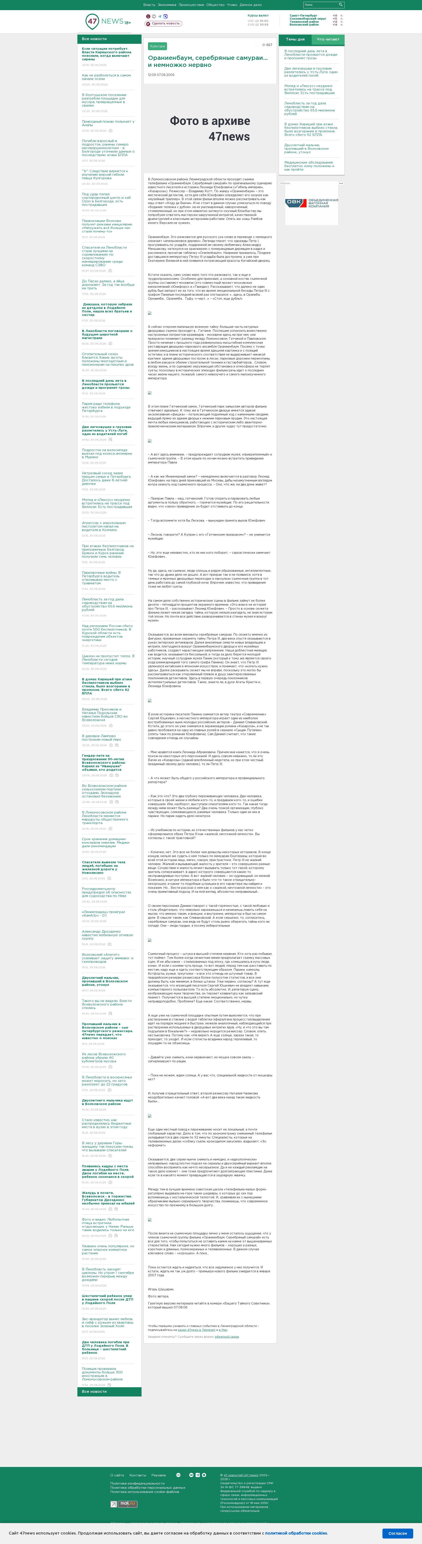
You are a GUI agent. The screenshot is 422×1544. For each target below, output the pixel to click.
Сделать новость (166, 23)
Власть (149, 5)
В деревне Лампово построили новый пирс (101, 741)
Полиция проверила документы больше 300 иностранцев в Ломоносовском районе (102, 1376)
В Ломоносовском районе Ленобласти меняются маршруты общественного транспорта (105, 820)
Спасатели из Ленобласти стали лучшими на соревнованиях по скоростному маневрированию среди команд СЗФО (104, 259)
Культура (157, 46)
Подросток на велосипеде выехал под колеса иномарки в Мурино (107, 456)
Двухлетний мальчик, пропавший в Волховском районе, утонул (306, 149)
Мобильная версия (148, 16)
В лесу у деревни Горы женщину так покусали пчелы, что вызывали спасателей (107, 1149)
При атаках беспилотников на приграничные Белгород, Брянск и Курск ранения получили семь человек (108, 554)
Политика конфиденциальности (137, 1483)
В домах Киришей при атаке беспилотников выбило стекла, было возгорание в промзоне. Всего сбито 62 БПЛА (311, 129)
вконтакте (154, 16)
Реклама (158, 1475)
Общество (215, 5)
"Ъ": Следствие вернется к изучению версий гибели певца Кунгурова (105, 177)
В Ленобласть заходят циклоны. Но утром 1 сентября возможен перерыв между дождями (108, 1277)
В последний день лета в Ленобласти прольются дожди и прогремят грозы (310, 55)
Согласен (398, 1533)
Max (204, 1475)
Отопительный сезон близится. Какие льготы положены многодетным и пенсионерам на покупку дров (108, 362)
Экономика (167, 5)
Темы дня (295, 39)
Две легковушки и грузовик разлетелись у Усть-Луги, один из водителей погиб (311, 72)
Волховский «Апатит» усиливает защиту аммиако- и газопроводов (107, 961)
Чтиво (232, 5)
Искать (340, 4)
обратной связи (227, 1337)
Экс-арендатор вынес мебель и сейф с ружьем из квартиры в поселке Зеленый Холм (107, 1325)
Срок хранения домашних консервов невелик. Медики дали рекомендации (105, 845)
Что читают (328, 39)
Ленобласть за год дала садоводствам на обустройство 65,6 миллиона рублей (107, 607)
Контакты (137, 1475)
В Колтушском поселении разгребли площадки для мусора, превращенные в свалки (104, 103)
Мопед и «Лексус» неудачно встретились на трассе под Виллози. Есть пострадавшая (107, 506)
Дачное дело (251, 5)
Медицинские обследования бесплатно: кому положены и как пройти (309, 166)
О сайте (117, 1475)
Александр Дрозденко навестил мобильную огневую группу (107, 938)
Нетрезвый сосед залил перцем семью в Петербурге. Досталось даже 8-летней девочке (106, 481)
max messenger (165, 16)
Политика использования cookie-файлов (144, 1492)
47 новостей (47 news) (241, 1475)
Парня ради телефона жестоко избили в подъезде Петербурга (106, 410)
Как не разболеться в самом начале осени (106, 80)
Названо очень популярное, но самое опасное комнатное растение (108, 1252)
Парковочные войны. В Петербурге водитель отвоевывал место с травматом (101, 580)
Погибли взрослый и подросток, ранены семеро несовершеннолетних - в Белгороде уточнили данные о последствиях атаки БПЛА (108, 151)
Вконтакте (191, 1475)
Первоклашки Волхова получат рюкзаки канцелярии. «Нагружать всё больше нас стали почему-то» (107, 229)
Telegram (198, 1475)
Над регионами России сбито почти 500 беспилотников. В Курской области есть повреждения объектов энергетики (107, 636)
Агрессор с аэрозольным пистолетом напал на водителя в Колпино (104, 529)
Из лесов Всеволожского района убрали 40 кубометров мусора (104, 1060)
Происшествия (191, 5)
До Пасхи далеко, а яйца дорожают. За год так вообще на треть (108, 287)
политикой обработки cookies (296, 1533)
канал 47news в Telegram (196, 1330)
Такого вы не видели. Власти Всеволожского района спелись (107, 1007)
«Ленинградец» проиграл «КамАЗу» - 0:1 (103, 916)
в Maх (223, 1330)
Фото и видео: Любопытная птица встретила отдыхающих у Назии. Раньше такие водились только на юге (108, 1227)
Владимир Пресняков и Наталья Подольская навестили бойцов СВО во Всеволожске (105, 717)
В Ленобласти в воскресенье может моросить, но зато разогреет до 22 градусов (107, 1083)
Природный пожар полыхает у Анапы (108, 126)
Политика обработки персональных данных (148, 1487)
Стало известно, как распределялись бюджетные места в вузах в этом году (106, 1126)
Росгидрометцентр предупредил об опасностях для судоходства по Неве (106, 895)
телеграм (160, 16)
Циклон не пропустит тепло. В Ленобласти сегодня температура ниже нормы (108, 662)
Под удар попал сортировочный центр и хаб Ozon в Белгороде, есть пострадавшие (106, 202)
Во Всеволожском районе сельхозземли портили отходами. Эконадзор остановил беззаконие (104, 793)
